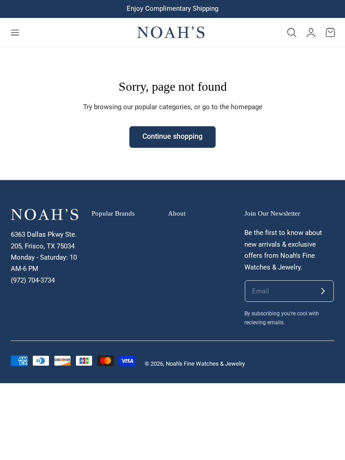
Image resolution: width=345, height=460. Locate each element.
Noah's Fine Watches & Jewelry (205, 363)
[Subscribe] (323, 291)
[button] (14, 32)
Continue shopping (172, 137)
